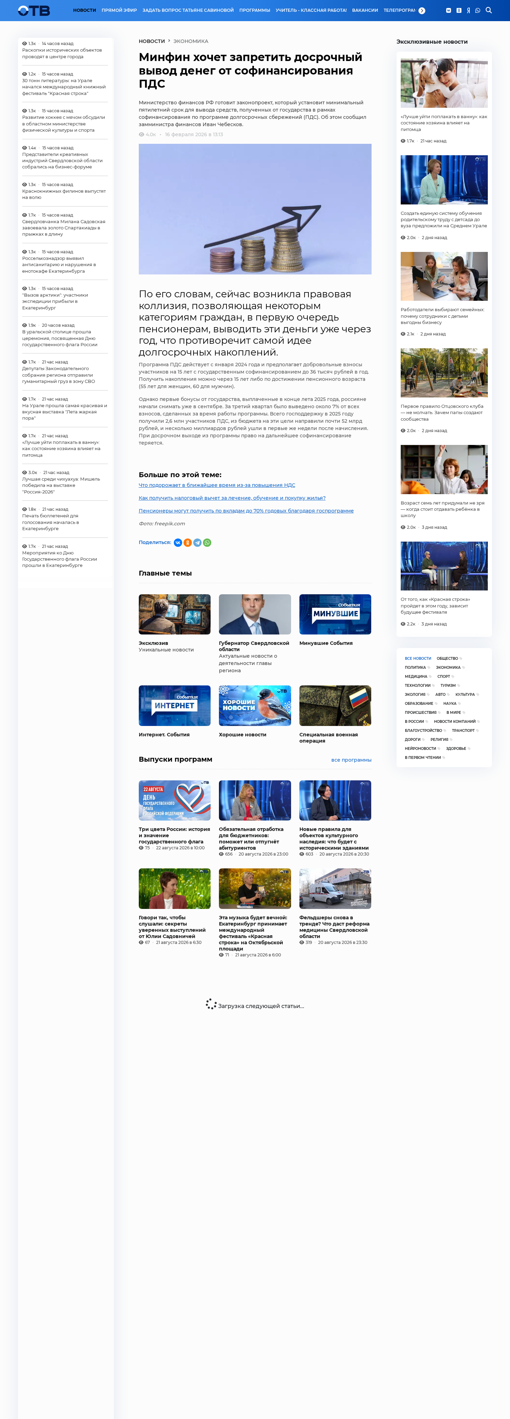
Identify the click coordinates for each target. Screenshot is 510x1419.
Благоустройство (423, 730)
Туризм (448, 685)
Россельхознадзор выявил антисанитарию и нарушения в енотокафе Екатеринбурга (59, 264)
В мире (454, 712)
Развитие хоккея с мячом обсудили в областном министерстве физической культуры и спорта (63, 123)
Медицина (416, 676)
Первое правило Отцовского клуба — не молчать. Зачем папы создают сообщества (442, 412)
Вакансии (365, 10)
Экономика (448, 667)
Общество (447, 658)
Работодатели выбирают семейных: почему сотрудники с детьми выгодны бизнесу (443, 316)
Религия (439, 739)
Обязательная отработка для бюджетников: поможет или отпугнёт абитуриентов (251, 838)
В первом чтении (423, 757)
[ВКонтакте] (178, 542)
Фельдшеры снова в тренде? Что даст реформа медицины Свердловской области (334, 926)
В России (414, 721)
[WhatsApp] (477, 11)
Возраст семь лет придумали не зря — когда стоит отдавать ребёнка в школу (443, 509)
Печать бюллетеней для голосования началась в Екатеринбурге (50, 522)
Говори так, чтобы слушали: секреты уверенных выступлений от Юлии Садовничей (172, 926)
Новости (84, 10)
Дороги (412, 739)
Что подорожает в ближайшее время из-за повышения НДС (217, 485)
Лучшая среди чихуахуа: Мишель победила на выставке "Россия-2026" (61, 485)
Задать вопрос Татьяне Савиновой (188, 10)
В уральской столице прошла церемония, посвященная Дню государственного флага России (59, 338)
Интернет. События (164, 735)
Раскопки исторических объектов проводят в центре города (62, 53)
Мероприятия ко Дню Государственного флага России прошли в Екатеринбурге (59, 559)
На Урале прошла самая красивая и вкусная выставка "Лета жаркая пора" (64, 412)
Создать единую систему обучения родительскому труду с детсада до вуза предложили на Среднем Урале (444, 219)
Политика (415, 667)
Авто (440, 694)
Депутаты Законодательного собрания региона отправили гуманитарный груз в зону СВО (58, 375)
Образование (419, 703)
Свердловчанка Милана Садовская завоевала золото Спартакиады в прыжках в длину (63, 228)
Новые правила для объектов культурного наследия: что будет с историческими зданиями (334, 838)
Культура (465, 694)
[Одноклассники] (459, 11)
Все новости (418, 658)
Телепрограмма (404, 10)
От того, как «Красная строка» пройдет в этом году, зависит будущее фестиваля (435, 605)
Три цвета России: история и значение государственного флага (174, 835)
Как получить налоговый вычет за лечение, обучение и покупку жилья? (232, 498)
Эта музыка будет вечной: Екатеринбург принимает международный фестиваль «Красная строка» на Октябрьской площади (253, 933)
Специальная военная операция (328, 738)
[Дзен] (468, 11)
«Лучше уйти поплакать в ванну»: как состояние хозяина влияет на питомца (61, 448)
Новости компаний (455, 721)
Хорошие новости (242, 735)
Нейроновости (420, 748)
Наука (450, 703)
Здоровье (456, 748)
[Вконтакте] (448, 11)
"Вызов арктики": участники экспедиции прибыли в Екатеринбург (55, 301)
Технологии (418, 685)
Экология (415, 694)
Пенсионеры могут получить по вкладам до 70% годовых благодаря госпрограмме (246, 511)
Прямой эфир (119, 10)
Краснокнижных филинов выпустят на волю (64, 194)
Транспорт (463, 730)
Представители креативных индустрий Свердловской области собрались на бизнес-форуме (62, 160)
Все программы (351, 760)
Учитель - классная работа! (311, 10)
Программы (254, 10)
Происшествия (420, 712)
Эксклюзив (153, 643)
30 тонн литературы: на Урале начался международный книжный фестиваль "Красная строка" (64, 87)
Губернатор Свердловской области (254, 646)
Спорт (443, 676)
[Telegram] (197, 542)
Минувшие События (326, 643)
